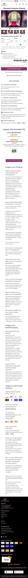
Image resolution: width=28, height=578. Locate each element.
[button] (4, 32)
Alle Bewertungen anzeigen (14, 160)
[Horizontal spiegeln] (7, 45)
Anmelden (3, 523)
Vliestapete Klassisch (10, 54)
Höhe (2, 38)
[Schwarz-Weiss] (20, 45)
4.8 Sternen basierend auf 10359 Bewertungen (14, 567)
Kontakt (3, 512)
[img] (14, 135)
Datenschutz (4, 516)
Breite (15, 38)
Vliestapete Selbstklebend (12, 57)
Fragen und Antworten (6, 528)
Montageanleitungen (6, 530)
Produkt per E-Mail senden (14, 75)
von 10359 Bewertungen (14, 136)
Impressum (4, 514)
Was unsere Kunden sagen (7, 531)
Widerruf (3, 533)
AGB (2, 517)
